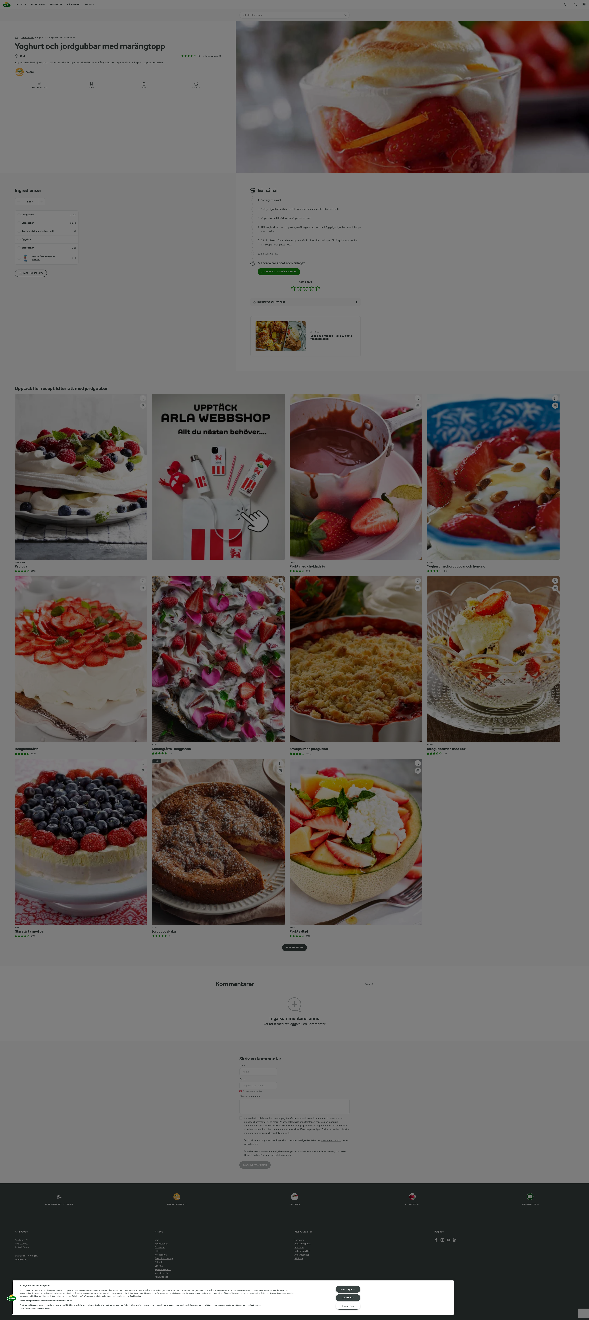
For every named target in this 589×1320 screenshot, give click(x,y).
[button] (12, 1299)
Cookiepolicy (135, 1296)
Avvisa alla (348, 1297)
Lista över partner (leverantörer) (35, 1308)
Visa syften (348, 1306)
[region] (233, 1297)
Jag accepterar (348, 1289)
